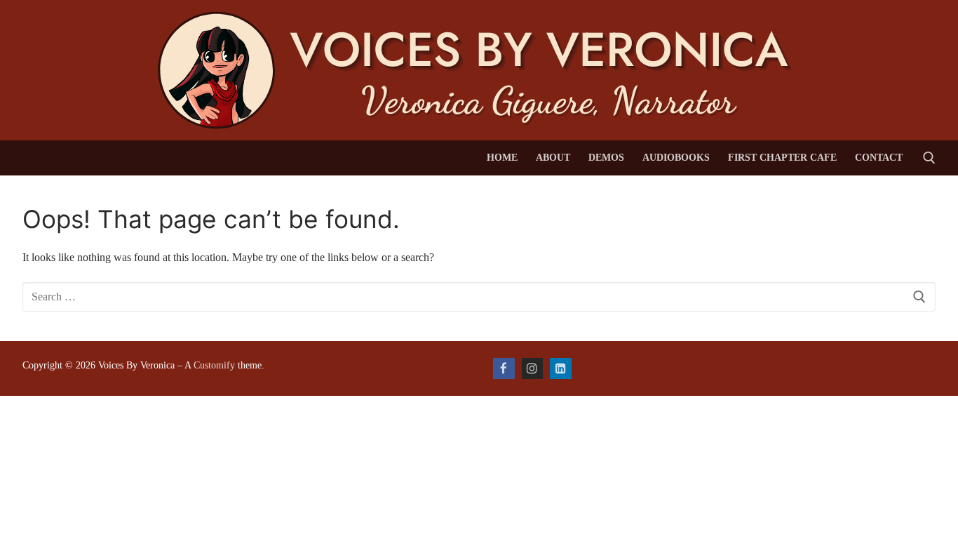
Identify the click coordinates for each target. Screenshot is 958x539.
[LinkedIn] (561, 369)
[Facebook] (504, 369)
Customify (214, 365)
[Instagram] (533, 369)
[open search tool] (929, 158)
